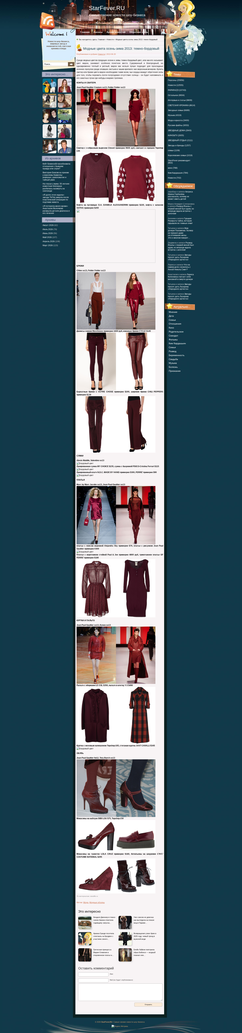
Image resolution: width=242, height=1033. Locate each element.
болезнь (173, 367)
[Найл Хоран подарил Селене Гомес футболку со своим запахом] (49, 137)
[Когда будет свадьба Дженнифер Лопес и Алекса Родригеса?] (49, 92)
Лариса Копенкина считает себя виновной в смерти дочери (181, 276)
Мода (85, 902)
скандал (173, 335)
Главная (85, 32)
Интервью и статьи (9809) (180, 100)
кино (171, 327)
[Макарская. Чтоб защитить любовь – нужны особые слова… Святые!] (65, 137)
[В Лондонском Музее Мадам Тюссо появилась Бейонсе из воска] (65, 122)
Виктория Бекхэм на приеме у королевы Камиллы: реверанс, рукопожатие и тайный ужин (56, 176)
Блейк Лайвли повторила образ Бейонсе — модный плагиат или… (144, 952)
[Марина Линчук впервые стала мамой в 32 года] (65, 107)
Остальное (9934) (176, 95)
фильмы (173, 339)
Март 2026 (48, 245)
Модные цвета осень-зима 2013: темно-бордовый (121, 48)
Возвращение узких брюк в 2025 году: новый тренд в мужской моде (145, 936)
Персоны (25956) (176, 80)
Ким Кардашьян (177, 343)
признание (175, 371)
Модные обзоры (97, 902)
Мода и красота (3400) (178, 120)
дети (171, 316)
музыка (173, 363)
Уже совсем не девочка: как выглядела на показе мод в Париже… (144, 920)
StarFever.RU (107, 8)
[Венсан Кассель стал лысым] (49, 152)
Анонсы (98, 32)
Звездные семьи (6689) (179, 110)
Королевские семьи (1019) (180, 155)
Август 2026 (48, 225)
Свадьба (173, 359)
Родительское (176, 331)
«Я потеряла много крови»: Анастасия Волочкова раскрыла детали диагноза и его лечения (56, 209)
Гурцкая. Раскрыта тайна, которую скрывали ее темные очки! (180, 220)
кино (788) (172, 168)
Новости (110, 39)
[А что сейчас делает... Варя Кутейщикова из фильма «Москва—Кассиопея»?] (49, 122)
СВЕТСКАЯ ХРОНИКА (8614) (181, 105)
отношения (175, 323)
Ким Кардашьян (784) (178, 173)
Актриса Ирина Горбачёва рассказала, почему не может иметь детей (180, 195)
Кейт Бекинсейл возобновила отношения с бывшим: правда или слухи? (56, 166)
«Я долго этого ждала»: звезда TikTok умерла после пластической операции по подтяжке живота (56, 198)
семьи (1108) (174, 150)
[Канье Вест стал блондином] (49, 107)
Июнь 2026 (48, 233)
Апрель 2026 (49, 241)
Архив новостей (116, 32)
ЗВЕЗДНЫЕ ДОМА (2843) (179, 130)
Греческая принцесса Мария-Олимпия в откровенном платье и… (103, 952)
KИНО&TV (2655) (176, 135)
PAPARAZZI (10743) (177, 90)
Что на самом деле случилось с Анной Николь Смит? (179, 267)
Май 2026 (47, 237)
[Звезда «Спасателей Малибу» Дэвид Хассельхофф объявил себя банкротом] (65, 152)
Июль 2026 (48, 229)
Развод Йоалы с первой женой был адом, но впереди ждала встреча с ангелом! (181, 210)
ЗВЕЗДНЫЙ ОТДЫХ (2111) (180, 140)
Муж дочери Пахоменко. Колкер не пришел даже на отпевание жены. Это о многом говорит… (180, 233)
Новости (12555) (175, 85)
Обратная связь (139, 32)
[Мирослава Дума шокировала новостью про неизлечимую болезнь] (65, 92)
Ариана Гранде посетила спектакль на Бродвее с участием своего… (103, 936)
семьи (172, 320)
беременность (176, 355)
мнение (173, 312)
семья (172, 347)
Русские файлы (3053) (178, 125)
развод (172, 351)
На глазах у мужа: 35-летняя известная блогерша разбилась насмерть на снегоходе (56, 187)
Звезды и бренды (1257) (179, 145)
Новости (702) (174, 178)
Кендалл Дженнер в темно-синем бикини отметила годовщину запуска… (104, 920)
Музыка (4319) (174, 115)
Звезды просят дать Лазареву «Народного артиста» (179, 257)
